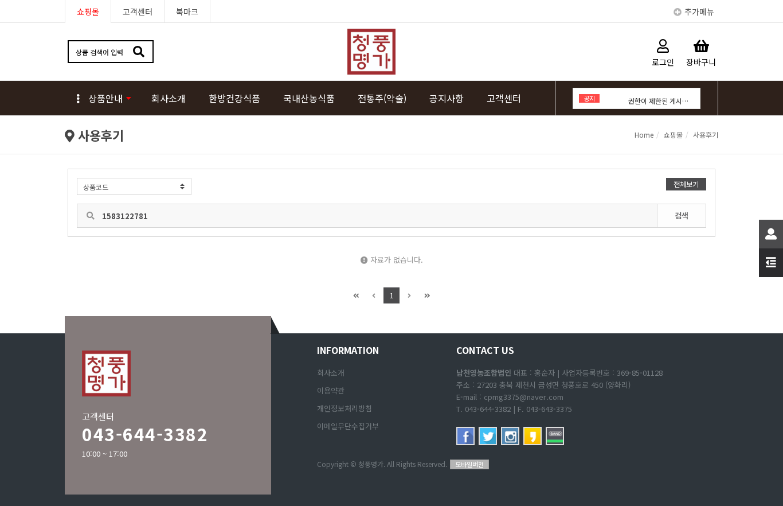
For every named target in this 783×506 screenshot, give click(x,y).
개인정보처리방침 (344, 408)
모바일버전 (469, 464)
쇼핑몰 (88, 11)
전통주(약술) (382, 98)
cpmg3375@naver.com (523, 396)
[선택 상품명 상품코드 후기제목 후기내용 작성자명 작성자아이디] (134, 186)
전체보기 (686, 184)
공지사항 (446, 98)
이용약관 (330, 390)
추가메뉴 (699, 11)
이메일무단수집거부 (348, 426)
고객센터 (137, 11)
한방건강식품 (234, 98)
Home (644, 134)
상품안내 (105, 98)
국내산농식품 (309, 98)
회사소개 (168, 98)
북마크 (187, 11)
